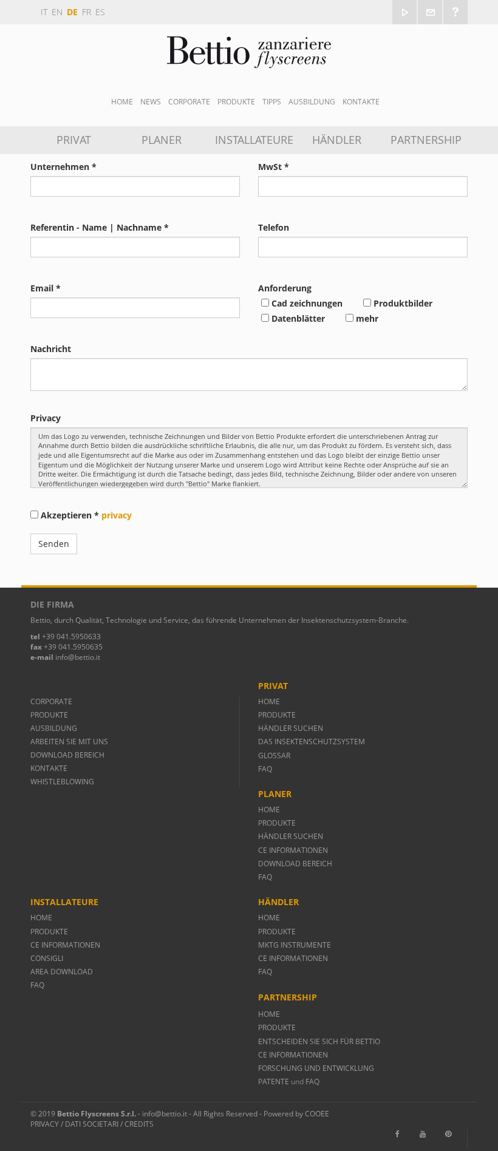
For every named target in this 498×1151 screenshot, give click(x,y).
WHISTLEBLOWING (62, 781)
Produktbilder (401, 303)
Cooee (317, 1114)
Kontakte (361, 102)
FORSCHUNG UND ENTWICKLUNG (316, 1068)
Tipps (271, 102)
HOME (269, 701)
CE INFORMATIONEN (293, 850)
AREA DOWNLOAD (61, 971)
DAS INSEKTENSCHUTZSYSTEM (311, 741)
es (100, 12)
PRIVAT (73, 139)
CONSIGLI (46, 958)
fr (86, 12)
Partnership (426, 139)
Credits (139, 1124)
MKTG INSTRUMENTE (294, 945)
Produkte (236, 102)
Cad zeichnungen (306, 303)
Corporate (189, 102)
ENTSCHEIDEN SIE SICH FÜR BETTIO (319, 1041)
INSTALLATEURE (253, 139)
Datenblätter (297, 318)
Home (122, 102)
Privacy (44, 1124)
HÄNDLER (336, 139)
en (57, 12)
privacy (116, 515)
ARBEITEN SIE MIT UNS (69, 741)
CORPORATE (51, 701)
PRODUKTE (50, 715)
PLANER (162, 139)
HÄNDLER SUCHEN (290, 728)
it (44, 12)
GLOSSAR (274, 755)
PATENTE (274, 1081)
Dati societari (91, 1124)
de (72, 12)
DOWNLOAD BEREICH (67, 755)
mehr (365, 318)
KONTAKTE (48, 768)
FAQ (265, 769)
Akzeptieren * (85, 515)
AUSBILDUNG (311, 102)
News (150, 102)
